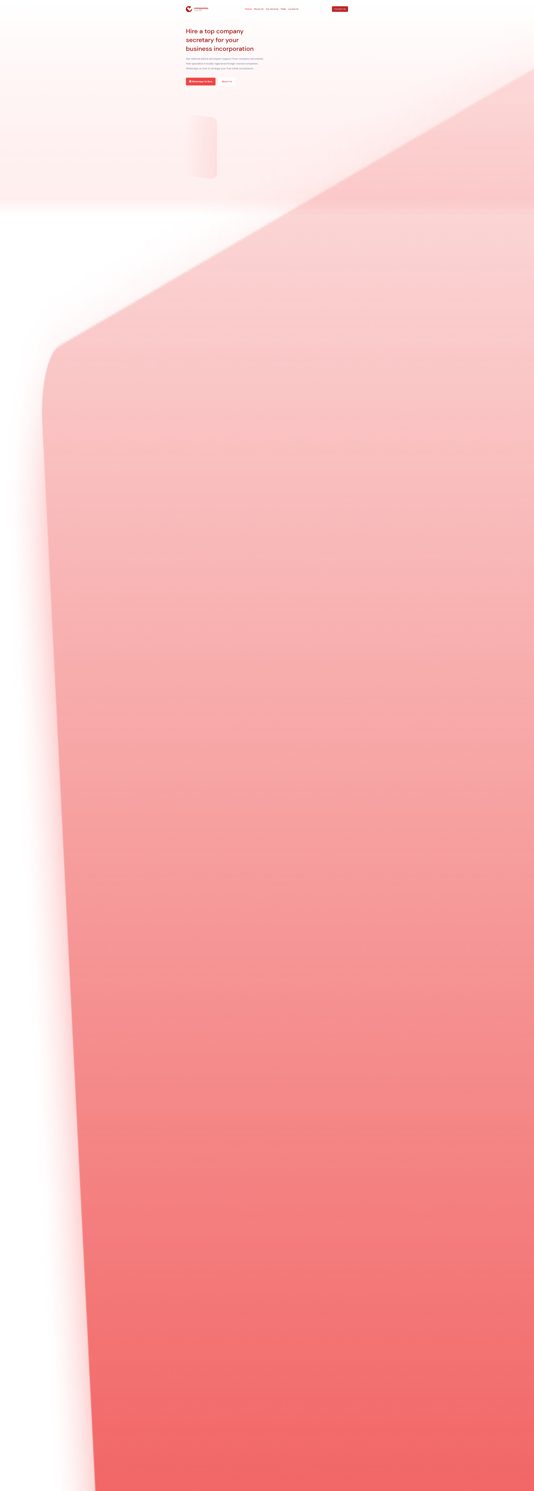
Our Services (272, 9)
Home (248, 9)
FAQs (283, 9)
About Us (259, 9)
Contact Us (340, 9)
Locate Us (293, 9)
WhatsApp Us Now (201, 81)
